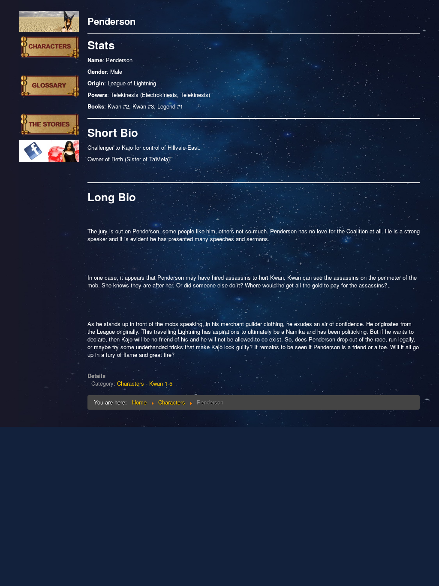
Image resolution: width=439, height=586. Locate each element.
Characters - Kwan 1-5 (144, 383)
